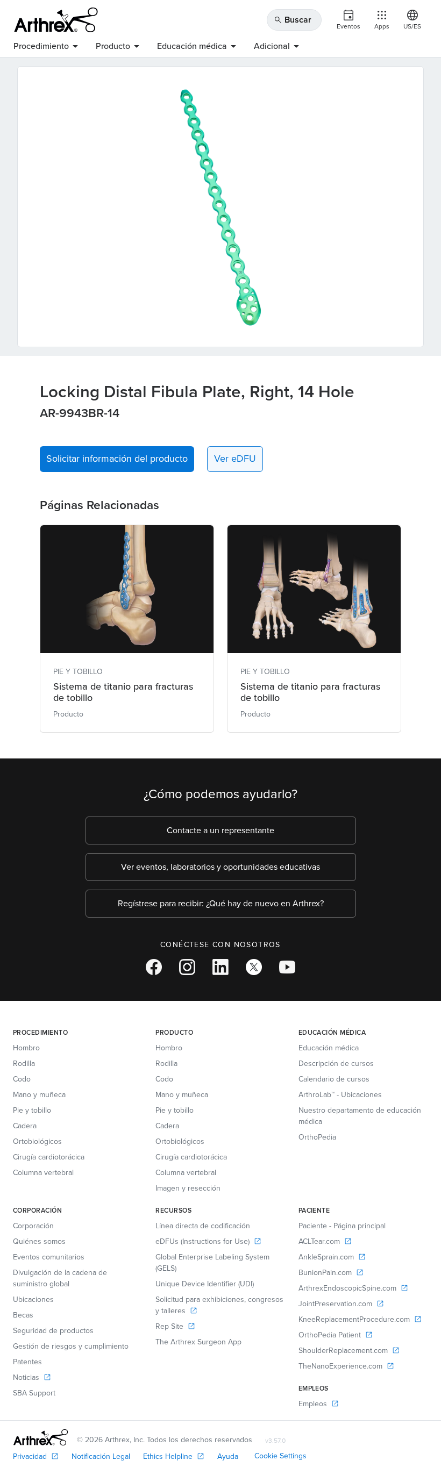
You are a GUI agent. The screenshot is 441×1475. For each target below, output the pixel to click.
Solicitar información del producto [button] (117, 459)
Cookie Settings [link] (280, 1456)
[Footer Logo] (40, 1437)
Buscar (292, 19)
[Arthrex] (56, 20)
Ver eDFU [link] (235, 459)
